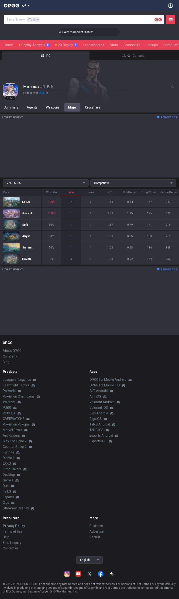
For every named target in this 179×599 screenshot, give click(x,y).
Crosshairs (132, 45)
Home (8, 45)
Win (71, 192)
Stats (114, 45)
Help (6, 537)
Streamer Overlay (16, 508)
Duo (6, 486)
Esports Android (101, 435)
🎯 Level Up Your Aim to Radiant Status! (64, 32)
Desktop (9, 474)
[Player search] (158, 19)
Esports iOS (98, 441)
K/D (110, 192)
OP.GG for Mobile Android (108, 379)
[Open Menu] (170, 5)
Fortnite (8, 452)
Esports (8, 497)
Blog (6, 362)
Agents (32, 107)
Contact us (11, 548)
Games (8, 480)
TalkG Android (100, 424)
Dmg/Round (149, 192)
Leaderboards (93, 45)
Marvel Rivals (12, 430)
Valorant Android (102, 402)
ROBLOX (9, 413)
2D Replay (67, 45)
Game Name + (23, 19)
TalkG (7, 491)
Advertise (97, 531)
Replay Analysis (35, 45)
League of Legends (17, 379)
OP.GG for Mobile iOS (105, 385)
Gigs (6, 502)
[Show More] (26, 5)
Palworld (9, 391)
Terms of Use (13, 531)
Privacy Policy (14, 526)
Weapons (53, 107)
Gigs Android (99, 413)
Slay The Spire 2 (15, 441)
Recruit (95, 537)
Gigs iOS (96, 419)
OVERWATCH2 (13, 419)
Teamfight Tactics (16, 385)
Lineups (152, 45)
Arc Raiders (11, 435)
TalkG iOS (96, 430)
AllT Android (99, 391)
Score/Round (168, 192)
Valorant (9, 402)
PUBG (7, 407)
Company (10, 356)
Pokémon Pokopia (16, 424)
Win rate (51, 192)
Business (96, 526)
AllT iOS (95, 396)
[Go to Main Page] (11, 5)
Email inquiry (12, 543)
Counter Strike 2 (15, 447)
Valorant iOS (99, 407)
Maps (72, 107)
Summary (11, 107)
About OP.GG (12, 351)
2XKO (7, 463)
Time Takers (12, 469)
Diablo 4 (8, 458)
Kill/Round (130, 192)
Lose (91, 192)
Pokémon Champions (18, 396)
